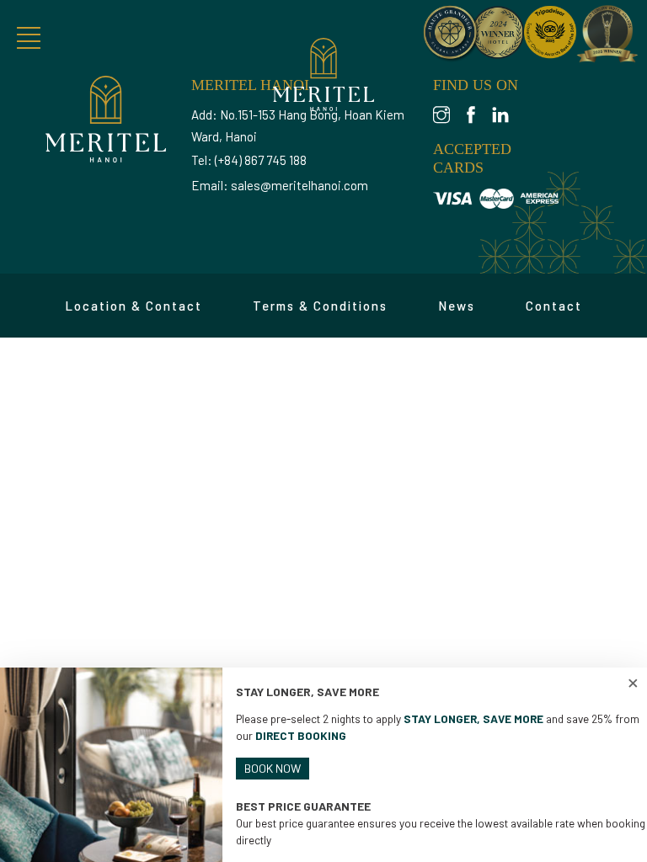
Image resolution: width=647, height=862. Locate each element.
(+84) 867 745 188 (261, 160)
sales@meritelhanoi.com (299, 185)
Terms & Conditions (320, 305)
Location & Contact (133, 305)
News (456, 305)
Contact (554, 305)
